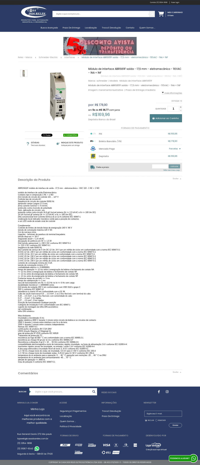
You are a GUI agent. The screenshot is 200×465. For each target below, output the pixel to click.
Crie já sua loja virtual (156, 449)
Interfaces (69, 57)
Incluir (151, 420)
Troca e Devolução (111, 27)
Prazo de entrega (71, 27)
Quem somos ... (147, 27)
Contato (130, 27)
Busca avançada (49, 27)
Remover (162, 420)
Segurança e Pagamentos (73, 411)
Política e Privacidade (70, 426)
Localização (91, 27)
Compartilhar (71, 135)
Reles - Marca (25, 57)
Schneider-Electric (48, 57)
